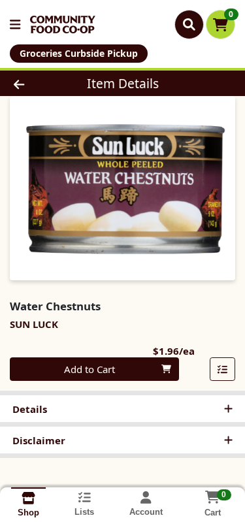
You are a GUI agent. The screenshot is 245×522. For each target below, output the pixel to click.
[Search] (189, 24)
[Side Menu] (15, 24)
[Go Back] (38, 83)
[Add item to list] (223, 369)
